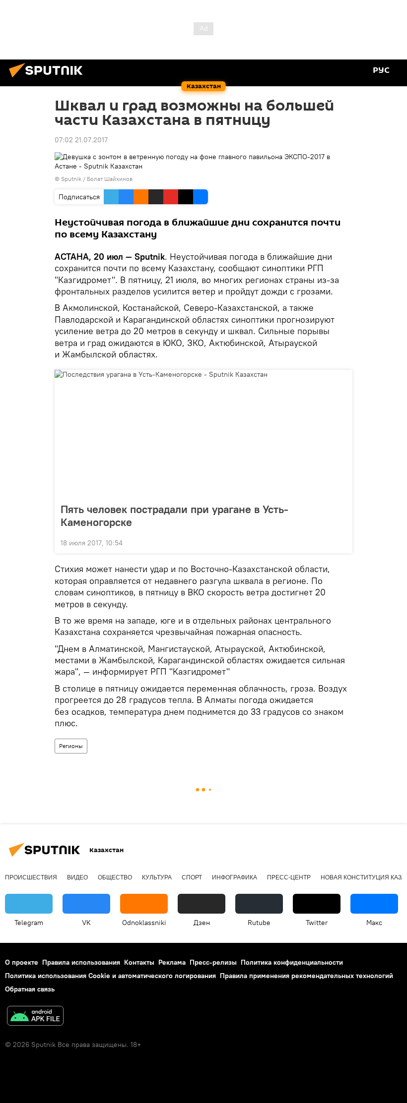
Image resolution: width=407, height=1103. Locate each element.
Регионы (71, 746)
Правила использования (81, 962)
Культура (157, 877)
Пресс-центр (289, 877)
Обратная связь (30, 989)
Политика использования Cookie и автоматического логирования (110, 975)
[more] (341, 542)
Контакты (139, 962)
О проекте (21, 962)
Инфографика (234, 877)
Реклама (172, 962)
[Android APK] (35, 1017)
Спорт (192, 877)
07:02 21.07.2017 (81, 139)
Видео (77, 877)
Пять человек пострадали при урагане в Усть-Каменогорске (174, 515)
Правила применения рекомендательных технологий (306, 975)
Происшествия (31, 877)
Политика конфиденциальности (292, 962)
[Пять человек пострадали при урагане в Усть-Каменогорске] (203, 433)
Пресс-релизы (213, 962)
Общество (115, 877)
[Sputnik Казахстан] (48, 78)
